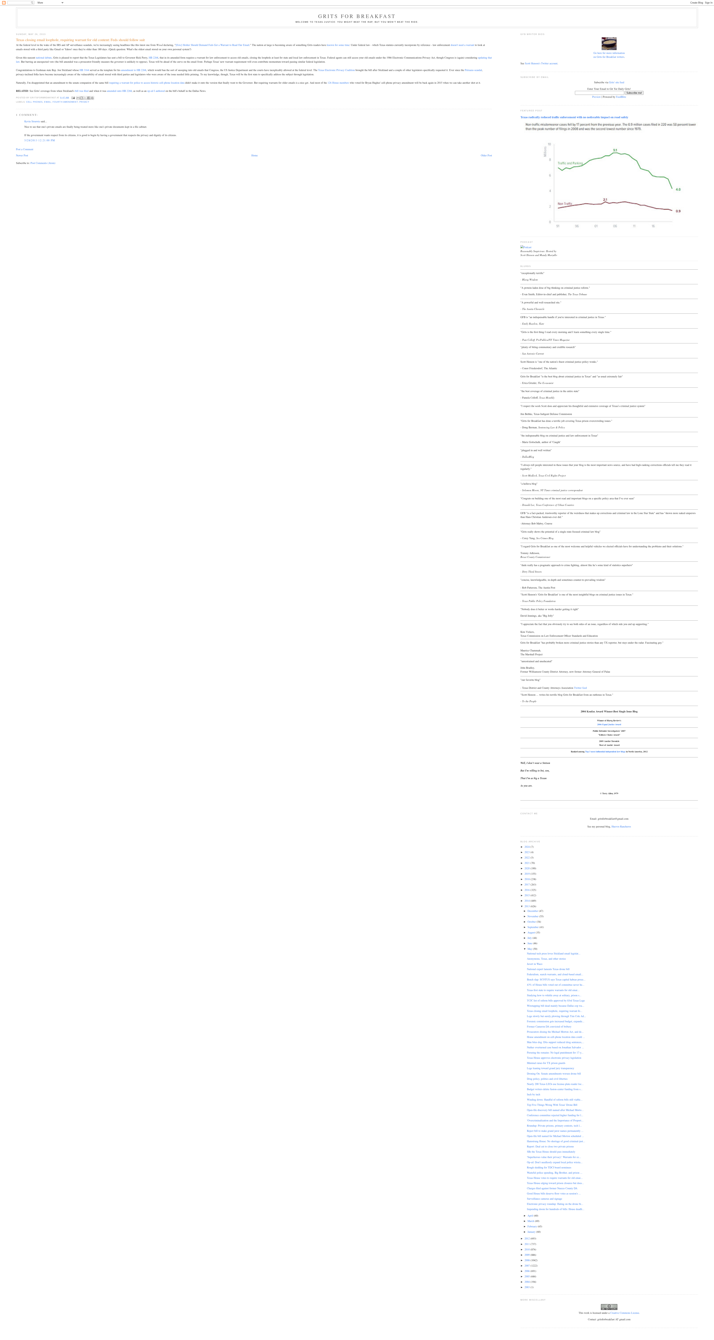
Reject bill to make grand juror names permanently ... (555, 1131)
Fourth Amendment (65, 102)
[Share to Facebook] (89, 98)
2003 (527, 1287)
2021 (527, 863)
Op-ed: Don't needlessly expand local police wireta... (555, 1162)
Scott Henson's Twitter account (541, 63)
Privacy (84, 102)
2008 (527, 1260)
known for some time (338, 45)
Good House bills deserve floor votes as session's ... (554, 1193)
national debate (44, 57)
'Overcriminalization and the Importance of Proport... (555, 1120)
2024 (527, 846)
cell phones (34, 102)
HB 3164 (84, 70)
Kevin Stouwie (32, 121)
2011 (527, 1244)
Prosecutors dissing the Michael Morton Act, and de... (555, 1031)
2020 (527, 868)
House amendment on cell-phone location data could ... (556, 1037)
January (532, 1231)
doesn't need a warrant (462, 45)
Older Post (486, 155)
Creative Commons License (624, 1313)
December (533, 911)
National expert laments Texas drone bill (548, 969)
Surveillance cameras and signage (544, 1198)
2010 (527, 1249)
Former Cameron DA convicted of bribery (549, 1026)
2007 (527, 1265)
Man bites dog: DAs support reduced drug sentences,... (555, 1042)
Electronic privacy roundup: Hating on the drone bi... (555, 1204)
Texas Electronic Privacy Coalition (336, 70)
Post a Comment (24, 149)
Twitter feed (580, 688)
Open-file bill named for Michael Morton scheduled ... (555, 1136)
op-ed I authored (156, 91)
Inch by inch (533, 1094)
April (531, 1215)
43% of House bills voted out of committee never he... (555, 984)
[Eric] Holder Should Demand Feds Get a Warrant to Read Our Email (212, 45)
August (532, 932)
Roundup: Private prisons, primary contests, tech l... (554, 1125)
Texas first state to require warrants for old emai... (553, 990)
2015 (527, 895)
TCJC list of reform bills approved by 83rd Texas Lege (556, 1000)
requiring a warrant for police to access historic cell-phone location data (146, 82)
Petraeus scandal (473, 70)
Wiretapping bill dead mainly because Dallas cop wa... (555, 1005)
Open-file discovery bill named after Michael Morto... (555, 1110)
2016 (527, 890)
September (533, 927)
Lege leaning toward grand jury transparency (550, 1068)
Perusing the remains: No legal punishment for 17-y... (555, 1052)
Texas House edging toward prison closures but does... (555, 1183)
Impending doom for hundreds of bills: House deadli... (555, 1209)
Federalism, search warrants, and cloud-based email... (555, 974)
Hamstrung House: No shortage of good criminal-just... (556, 1141)
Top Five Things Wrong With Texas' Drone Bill (552, 1105)
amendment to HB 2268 (133, 70)
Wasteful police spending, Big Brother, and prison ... (554, 1172)
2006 (527, 1271)
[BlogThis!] (81, 98)
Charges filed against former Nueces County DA (552, 1188)
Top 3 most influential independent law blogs (605, 751)
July (530, 938)
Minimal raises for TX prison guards (546, 1063)
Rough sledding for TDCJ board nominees (549, 1167)
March (531, 1221)
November (533, 916)
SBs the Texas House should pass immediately (551, 1151)
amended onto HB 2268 (119, 91)
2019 (527, 873)
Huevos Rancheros (621, 826)
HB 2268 (153, 57)
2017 (527, 884)
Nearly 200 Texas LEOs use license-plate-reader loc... (555, 1084)
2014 (527, 900)
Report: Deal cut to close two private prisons (550, 1146)
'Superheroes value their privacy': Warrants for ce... (554, 1157)
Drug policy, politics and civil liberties (547, 1078)
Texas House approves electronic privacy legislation (554, 1057)
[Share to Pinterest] (92, 98)
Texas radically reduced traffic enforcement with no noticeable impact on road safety (574, 117)
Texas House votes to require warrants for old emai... (555, 1178)
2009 (527, 1255)
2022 (527, 857)
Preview (596, 97)
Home (254, 155)
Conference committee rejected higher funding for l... (555, 1115)
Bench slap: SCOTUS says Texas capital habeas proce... (556, 979)
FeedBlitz (621, 97)
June (530, 943)
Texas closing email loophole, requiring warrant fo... (554, 1011)
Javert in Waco (534, 964)
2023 (527, 852)
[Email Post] (73, 97)
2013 (527, 906)
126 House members (338, 82)
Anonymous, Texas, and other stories (546, 958)
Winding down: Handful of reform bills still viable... (555, 1099)
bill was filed (82, 91)
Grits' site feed (616, 82)
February (533, 1226)
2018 (527, 879)
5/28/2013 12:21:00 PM (39, 140)
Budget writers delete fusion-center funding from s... (555, 1089)
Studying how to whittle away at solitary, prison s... (554, 995)
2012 (527, 1238)
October (532, 921)
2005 (527, 1276)
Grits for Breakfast (357, 16)
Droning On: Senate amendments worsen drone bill (554, 1073)
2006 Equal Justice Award (609, 724)
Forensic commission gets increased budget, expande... (555, 1021)
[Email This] (78, 98)
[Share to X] (85, 98)
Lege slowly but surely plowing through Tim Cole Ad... (556, 1016)
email (47, 102)
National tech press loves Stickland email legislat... (553, 953)
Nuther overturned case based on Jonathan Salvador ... (555, 1047)
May (530, 949)
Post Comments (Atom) (42, 163)
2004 (527, 1281)
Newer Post (22, 155)
